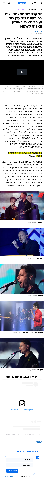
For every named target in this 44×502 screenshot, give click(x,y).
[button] (34, 3)
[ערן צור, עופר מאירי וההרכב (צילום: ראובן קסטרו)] (22, 318)
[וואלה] (22, 3)
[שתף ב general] (4, 3)
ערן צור (39, 442)
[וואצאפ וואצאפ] (8, 3)
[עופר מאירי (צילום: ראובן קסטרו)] (22, 244)
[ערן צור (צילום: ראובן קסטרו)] (22, 207)
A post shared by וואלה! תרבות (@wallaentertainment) (20, 434)
